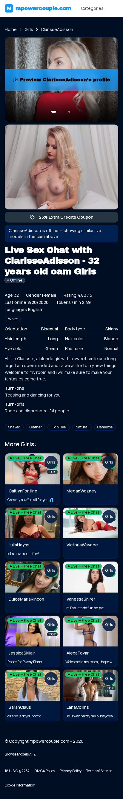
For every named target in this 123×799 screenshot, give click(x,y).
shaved (14, 427)
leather (35, 427)
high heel (59, 427)
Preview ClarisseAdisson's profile (66, 81)
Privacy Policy (71, 770)
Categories (92, 8)
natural (82, 427)
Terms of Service (99, 770)
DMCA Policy (44, 770)
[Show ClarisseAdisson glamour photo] (69, 111)
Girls (28, 29)
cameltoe (105, 427)
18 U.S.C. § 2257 (17, 770)
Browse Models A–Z (20, 754)
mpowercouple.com (39, 8)
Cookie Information (20, 785)
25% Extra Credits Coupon (69, 218)
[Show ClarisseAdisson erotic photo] (53, 111)
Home (11, 29)
